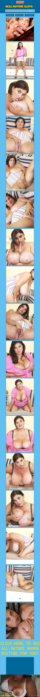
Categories (10, 15)
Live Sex (20, 2)
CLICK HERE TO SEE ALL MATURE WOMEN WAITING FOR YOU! (20, 648)
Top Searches (29, 15)
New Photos (19, 15)
